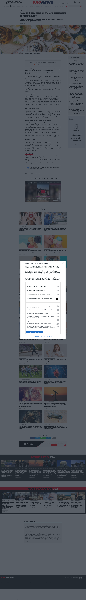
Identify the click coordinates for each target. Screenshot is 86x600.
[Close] (63, 263)
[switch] (57, 286)
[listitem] (43, 283)
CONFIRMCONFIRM (34, 332)
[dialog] (43, 300)
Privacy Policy (49, 336)
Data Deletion (36, 336)
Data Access (43, 336)
